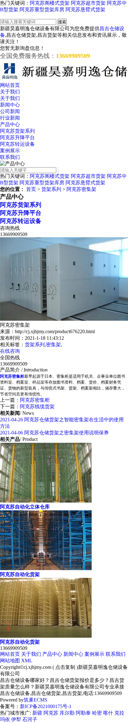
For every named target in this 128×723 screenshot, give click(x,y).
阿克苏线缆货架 (37, 406)
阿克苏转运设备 (17, 144)
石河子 (29, 719)
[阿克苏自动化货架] (46, 568)
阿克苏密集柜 (35, 400)
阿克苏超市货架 (88, 3)
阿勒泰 (83, 713)
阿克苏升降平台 (17, 137)
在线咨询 (10, 351)
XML (26, 660)
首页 (31, 189)
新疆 (37, 713)
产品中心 (10, 124)
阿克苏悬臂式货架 (85, 9)
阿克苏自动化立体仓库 (25, 506)
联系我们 (10, 157)
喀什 (108, 713)
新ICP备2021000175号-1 (45, 706)
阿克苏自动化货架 (20, 574)
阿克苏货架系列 (17, 131)
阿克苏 (50, 713)
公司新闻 (10, 111)
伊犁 (16, 719)
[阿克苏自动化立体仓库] (46, 500)
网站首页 (10, 85)
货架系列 (51, 189)
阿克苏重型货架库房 (42, 9)
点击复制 (65, 667)
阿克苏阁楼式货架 (50, 3)
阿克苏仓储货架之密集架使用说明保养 (54, 432)
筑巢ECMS (35, 699)
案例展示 (10, 150)
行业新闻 (10, 117)
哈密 (97, 713)
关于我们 (10, 91)
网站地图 (10, 660)
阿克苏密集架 (81, 189)
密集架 (53, 344)
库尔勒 (67, 713)
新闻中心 (10, 104)
